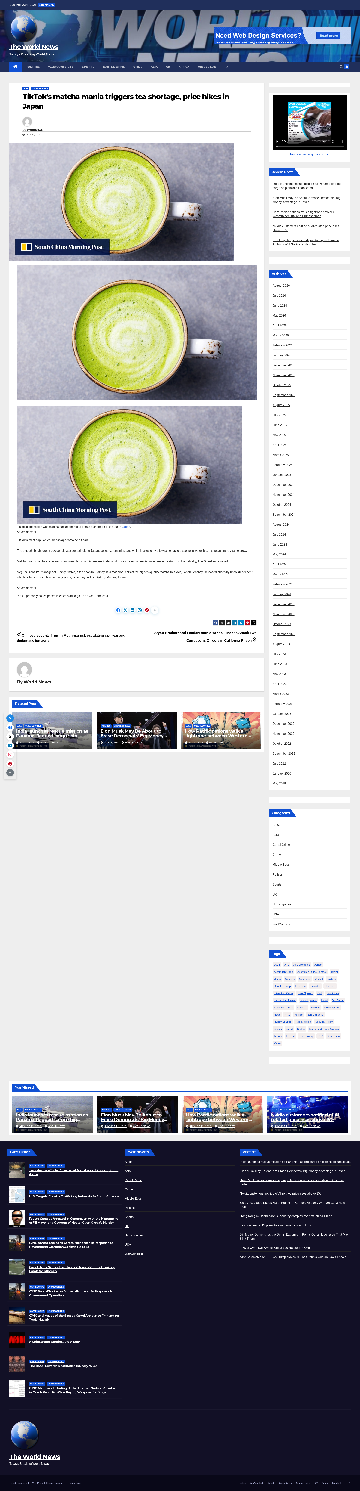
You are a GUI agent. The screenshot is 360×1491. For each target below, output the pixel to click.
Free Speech (305, 993)
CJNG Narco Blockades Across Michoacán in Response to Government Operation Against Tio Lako (71, 1245)
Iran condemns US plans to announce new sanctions (276, 1225)
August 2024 (281, 524)
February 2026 (283, 345)
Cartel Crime (114, 67)
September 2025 (284, 395)
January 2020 (282, 773)
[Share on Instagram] (140, 610)
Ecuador (315, 986)
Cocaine (290, 978)
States (301, 1028)
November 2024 (284, 494)
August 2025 (281, 405)
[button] (341, 66)
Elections (330, 986)
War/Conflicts (61, 67)
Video (277, 1043)
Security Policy (324, 1021)
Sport (289, 1028)
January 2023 (282, 713)
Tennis (278, 1036)
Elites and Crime (283, 993)
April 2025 (280, 445)
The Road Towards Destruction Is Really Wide (63, 1366)
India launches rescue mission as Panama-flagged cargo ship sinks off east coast (52, 735)
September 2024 (284, 514)
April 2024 (280, 564)
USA (276, 914)
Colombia (304, 978)
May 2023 (279, 674)
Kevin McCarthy (283, 1007)
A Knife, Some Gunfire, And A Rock (54, 1342)
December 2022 (284, 723)
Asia (154, 67)
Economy (300, 986)
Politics (33, 67)
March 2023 (281, 693)
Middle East (208, 67)
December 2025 (284, 365)
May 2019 (279, 783)
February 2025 (283, 464)
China (277, 978)
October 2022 (282, 743)
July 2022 (279, 763)
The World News (33, 46)
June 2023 (280, 664)
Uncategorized (40, 88)
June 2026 (280, 305)
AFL (286, 964)
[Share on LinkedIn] (133, 610)
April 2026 (280, 325)
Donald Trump (282, 986)
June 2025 (280, 425)
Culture (331, 978)
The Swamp (306, 1036)
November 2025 (284, 375)
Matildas (302, 1007)
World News (35, 129)
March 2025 (281, 454)
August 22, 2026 (31, 1126)
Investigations (308, 1000)
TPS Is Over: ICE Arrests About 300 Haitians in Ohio (275, 1247)
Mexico (315, 1007)
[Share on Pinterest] (147, 610)
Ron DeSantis (315, 1014)
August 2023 (281, 644)
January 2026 (282, 355)
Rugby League (282, 1021)
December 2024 (284, 484)
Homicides (333, 993)
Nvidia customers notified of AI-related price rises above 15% (305, 1117)
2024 (277, 964)
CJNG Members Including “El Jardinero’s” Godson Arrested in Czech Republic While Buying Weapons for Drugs (72, 1390)
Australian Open (283, 971)
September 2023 (284, 634)
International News (285, 1000)
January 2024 (282, 594)
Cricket (319, 978)
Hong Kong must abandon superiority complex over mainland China (286, 1216)
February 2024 (283, 584)
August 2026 (281, 285)
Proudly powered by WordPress (26, 1483)
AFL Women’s (301, 964)
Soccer (278, 1028)
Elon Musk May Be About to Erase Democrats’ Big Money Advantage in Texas (131, 735)
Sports (88, 67)
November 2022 (284, 733)
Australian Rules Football (312, 971)
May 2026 (279, 315)
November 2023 (284, 614)
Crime (137, 67)
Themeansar (74, 1483)
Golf (319, 993)
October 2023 (282, 624)
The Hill (290, 1036)
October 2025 (282, 385)
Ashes (318, 964)
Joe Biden (338, 1000)
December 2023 (284, 604)
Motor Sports (331, 1007)
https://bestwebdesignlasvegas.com (309, 154)
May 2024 (279, 554)
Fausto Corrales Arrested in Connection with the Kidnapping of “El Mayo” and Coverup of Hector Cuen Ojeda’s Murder (73, 1220)
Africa (184, 67)
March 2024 (281, 574)
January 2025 (282, 474)
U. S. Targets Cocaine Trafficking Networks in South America (74, 1196)
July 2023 (279, 654)
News (277, 1014)
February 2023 (283, 703)
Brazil (334, 971)
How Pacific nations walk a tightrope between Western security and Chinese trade (216, 735)
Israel (324, 1000)
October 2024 (282, 504)
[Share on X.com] (125, 610)
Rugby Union (303, 1021)
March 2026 (281, 335)
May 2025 (279, 435)
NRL (287, 1014)
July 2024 (279, 534)
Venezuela (333, 1036)
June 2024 (280, 544)
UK (168, 67)
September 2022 (284, 753)
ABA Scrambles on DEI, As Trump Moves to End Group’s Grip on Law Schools (293, 1257)
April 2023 (280, 683)
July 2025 (279, 415)
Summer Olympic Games (324, 1028)
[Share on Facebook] (118, 610)
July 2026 (279, 295)
